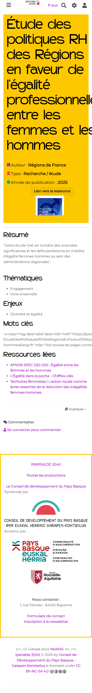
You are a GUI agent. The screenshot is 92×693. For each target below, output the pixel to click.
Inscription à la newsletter (46, 622)
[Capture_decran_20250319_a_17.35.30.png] (47, 207)
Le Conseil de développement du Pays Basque (46, 486)
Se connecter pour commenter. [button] (33, 430)
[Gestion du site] (74, 5)
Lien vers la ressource (52, 191)
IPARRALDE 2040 (46, 464)
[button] (84, 5)
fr (49, 5)
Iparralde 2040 (27, 655)
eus (54, 5)
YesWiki (57, 649)
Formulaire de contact (46, 616)
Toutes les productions (46, 475)
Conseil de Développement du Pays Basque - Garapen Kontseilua (44, 660)
